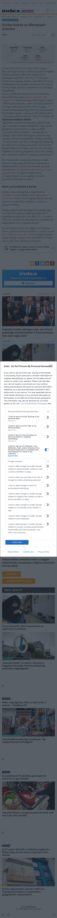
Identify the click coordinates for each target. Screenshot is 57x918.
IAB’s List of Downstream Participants (31, 403)
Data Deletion (13, 552)
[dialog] (28, 459)
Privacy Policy (43, 552)
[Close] (51, 366)
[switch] (47, 417)
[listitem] (28, 411)
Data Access (28, 552)
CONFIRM (17, 542)
